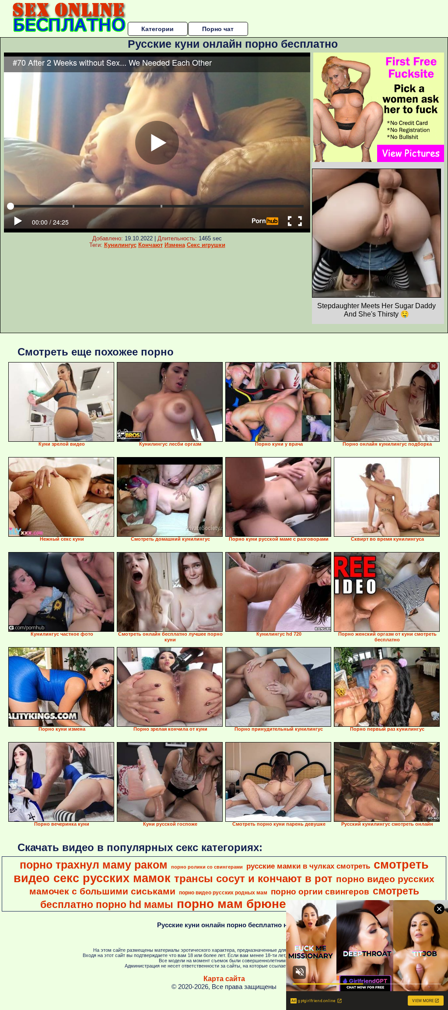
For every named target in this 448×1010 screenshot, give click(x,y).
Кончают (150, 245)
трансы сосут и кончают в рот (253, 878)
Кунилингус (120, 245)
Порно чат (218, 28)
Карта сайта (224, 978)
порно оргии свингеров (320, 891)
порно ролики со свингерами (207, 866)
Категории (157, 28)
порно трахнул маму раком (94, 865)
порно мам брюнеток (241, 904)
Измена (174, 245)
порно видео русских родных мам (223, 893)
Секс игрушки (206, 245)
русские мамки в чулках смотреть (308, 866)
